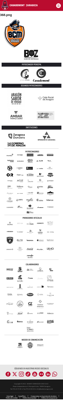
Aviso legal (10, 396)
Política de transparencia (49, 398)
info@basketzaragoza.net (44, 389)
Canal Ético (22, 396)
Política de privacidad (29, 398)
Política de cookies (12, 398)
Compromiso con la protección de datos (44, 396)
